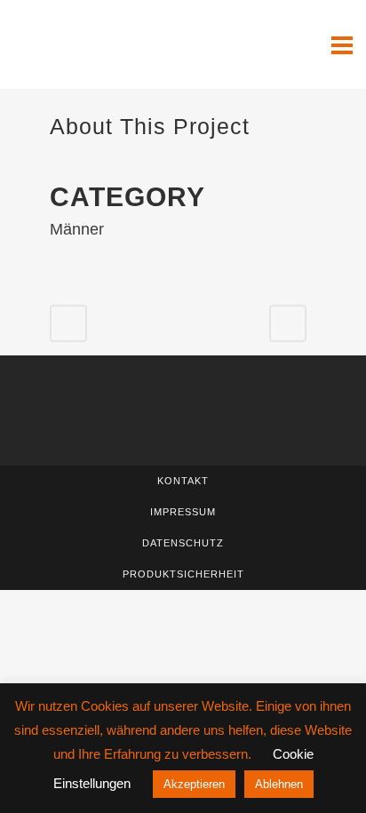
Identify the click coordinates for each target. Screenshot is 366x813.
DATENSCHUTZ (183, 543)
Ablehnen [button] (279, 784)
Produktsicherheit (183, 574)
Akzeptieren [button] (194, 784)
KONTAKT (183, 480)
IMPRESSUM (183, 511)
